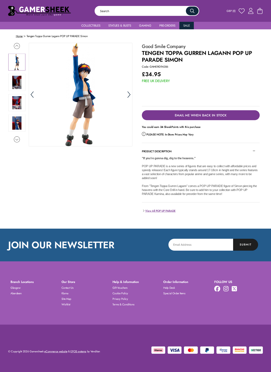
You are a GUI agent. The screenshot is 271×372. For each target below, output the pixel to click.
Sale (186, 26)
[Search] (192, 11)
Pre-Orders (167, 26)
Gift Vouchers (120, 288)
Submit (246, 244)
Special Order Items (174, 293)
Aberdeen (16, 293)
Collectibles (90, 26)
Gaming (145, 26)
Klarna (65, 293)
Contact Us (68, 288)
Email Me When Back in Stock (201, 115)
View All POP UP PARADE (160, 211)
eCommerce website (55, 351)
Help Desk (169, 288)
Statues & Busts (119, 26)
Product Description (156, 151)
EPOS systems (78, 351)
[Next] (129, 94)
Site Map (66, 299)
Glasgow (16, 288)
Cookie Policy (120, 293)
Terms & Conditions (123, 304)
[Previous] (32, 94)
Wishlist (66, 304)
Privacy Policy (120, 299)
